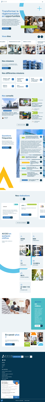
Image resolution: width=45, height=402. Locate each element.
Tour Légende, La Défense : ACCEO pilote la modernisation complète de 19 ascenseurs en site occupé (10, 114)
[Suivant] (42, 37)
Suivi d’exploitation (20, 86)
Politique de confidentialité (19, 400)
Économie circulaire (4, 375)
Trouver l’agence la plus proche (6, 386)
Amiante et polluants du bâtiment (7, 371)
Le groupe (3, 364)
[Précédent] (39, 37)
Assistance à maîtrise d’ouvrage (20, 80)
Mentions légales (27, 400)
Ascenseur (3, 372)
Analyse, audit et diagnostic (6, 79)
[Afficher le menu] (42, 1)
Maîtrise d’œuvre (5, 86)
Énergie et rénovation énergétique (7, 376)
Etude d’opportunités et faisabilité (34, 80)
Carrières (3, 365)
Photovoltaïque (4, 379)
